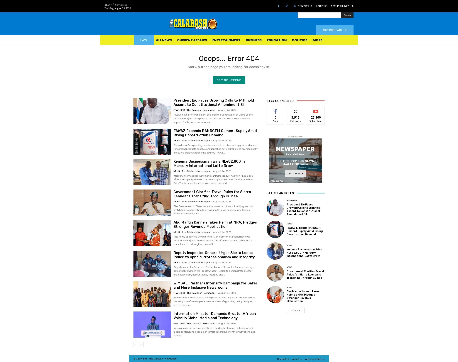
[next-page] (141, 344)
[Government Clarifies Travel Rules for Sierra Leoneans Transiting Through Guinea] (152, 203)
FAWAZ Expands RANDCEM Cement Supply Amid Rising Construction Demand (215, 133)
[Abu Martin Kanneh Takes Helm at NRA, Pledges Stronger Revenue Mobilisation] (152, 233)
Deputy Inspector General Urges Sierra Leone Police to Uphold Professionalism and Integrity (214, 255)
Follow (295, 109)
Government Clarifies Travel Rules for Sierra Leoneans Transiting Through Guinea (212, 194)
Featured (179, 110)
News (177, 140)
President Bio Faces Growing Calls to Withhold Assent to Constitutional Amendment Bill (214, 102)
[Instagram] (287, 6)
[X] (295, 6)
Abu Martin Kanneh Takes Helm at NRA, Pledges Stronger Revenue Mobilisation (215, 224)
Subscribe (315, 109)
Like (275, 109)
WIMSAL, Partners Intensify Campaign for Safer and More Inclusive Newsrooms (215, 285)
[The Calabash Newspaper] (229, 24)
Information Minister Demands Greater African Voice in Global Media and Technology (215, 315)
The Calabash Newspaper (201, 110)
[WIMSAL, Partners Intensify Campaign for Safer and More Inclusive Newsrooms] (152, 294)
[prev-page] (135, 344)
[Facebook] (279, 6)
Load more (294, 310)
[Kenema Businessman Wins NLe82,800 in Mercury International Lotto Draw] (152, 172)
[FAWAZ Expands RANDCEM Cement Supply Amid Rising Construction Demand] (152, 142)
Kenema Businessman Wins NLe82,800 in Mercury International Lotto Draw (209, 163)
